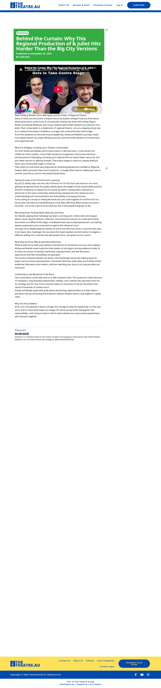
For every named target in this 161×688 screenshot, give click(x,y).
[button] (17, 418)
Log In (119, 5)
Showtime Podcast (102, 5)
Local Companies (105, 660)
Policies (90, 660)
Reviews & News (81, 5)
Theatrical (82, 684)
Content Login (107, 666)
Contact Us (64, 660)
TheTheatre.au (66, 684)
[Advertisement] (126, 443)
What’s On (64, 5)
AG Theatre (96, 684)
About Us (78, 660)
